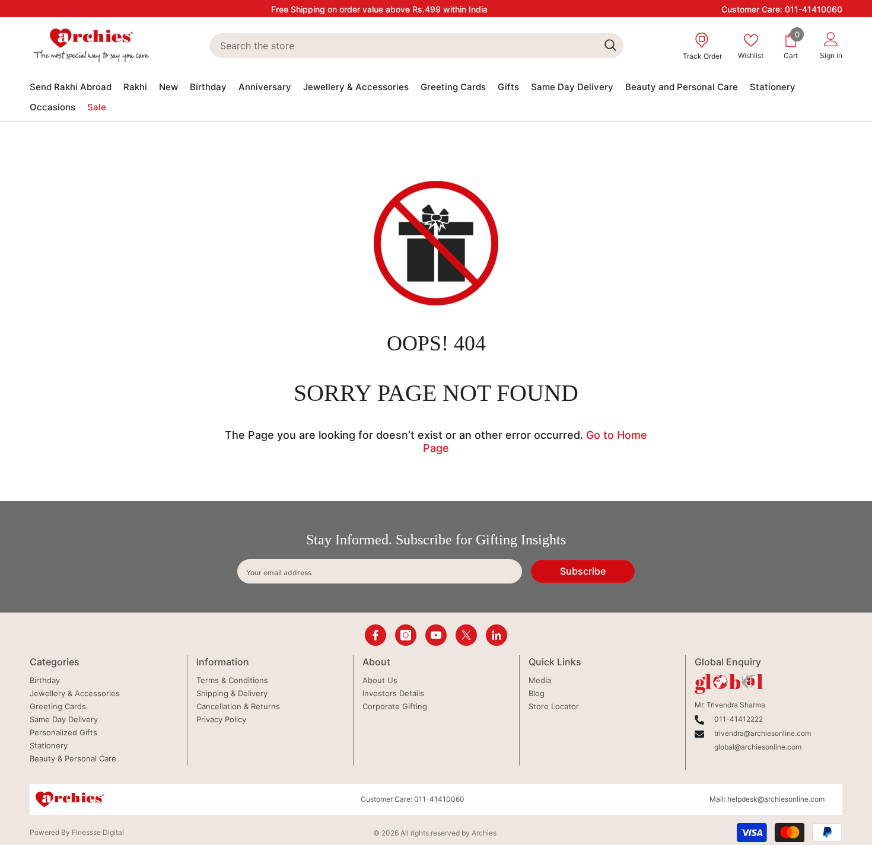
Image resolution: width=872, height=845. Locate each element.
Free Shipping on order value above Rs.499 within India (379, 9)
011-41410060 (813, 9)
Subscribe (583, 571)
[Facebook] (375, 635)
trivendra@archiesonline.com (762, 733)
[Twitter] (466, 635)
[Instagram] (405, 635)
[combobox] (403, 45)
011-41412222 (738, 719)
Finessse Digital (98, 832)
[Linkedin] (496, 635)
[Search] (416, 45)
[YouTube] (436, 635)
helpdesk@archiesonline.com (776, 799)
